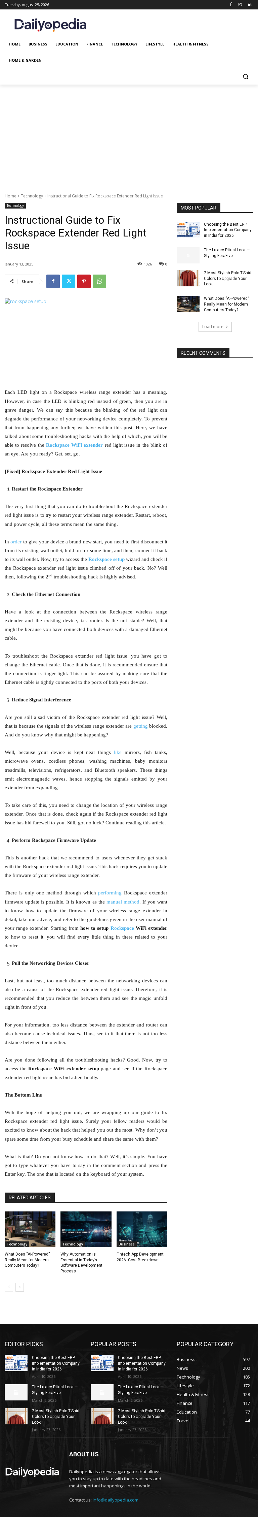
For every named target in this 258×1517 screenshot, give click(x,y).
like (118, 752)
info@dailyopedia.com (115, 1500)
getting (140, 726)
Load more (212, 326)
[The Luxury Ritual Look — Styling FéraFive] (188, 255)
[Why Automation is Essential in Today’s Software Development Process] (85, 1229)
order (16, 541)
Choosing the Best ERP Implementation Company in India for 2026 (228, 230)
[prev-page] (9, 1287)
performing (110, 892)
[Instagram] (240, 5)
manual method (122, 902)
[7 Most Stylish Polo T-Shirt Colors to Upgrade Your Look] (188, 278)
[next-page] (19, 1287)
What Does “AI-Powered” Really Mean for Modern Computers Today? (27, 1260)
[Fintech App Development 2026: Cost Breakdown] (142, 1229)
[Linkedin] (249, 5)
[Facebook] (231, 5)
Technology (32, 196)
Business (127, 1244)
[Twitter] (68, 281)
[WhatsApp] (99, 281)
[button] (245, 77)
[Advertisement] (129, 135)
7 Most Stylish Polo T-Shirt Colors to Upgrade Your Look (228, 279)
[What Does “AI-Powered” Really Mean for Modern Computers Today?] (30, 1229)
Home (10, 196)
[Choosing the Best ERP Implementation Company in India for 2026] (188, 230)
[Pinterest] (84, 281)
